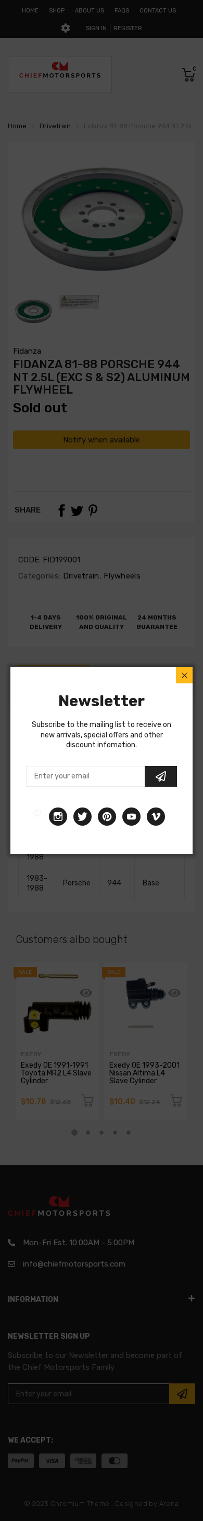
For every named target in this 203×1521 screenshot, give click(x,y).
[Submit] (161, 776)
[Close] (184, 675)
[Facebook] (37, 816)
